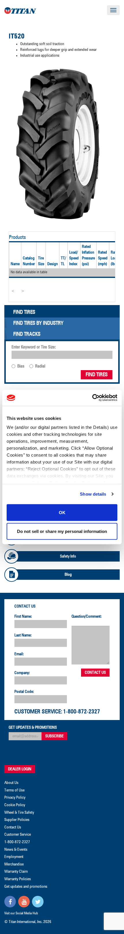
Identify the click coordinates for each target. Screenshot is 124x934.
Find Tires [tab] (24, 312)
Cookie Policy (14, 805)
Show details (93, 494)
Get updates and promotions (25, 887)
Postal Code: (24, 692)
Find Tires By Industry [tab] (38, 323)
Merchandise (14, 864)
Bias (20, 366)
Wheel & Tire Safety (19, 813)
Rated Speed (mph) (103, 258)
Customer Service (17, 835)
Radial (40, 366)
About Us (11, 783)
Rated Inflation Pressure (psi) (88, 255)
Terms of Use (14, 790)
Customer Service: (38, 712)
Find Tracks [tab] (26, 334)
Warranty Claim (16, 872)
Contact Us (24, 606)
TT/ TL (63, 261)
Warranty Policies (17, 879)
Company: (22, 673)
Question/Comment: (87, 616)
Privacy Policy (14, 797)
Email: (19, 654)
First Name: (23, 616)
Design (52, 264)
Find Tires (97, 374)
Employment (13, 857)
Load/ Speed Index (74, 258)
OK (62, 512)
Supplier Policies (16, 820)
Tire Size (41, 261)
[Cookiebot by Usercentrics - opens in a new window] (92, 398)
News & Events (15, 850)
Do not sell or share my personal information (62, 531)
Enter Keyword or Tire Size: (34, 347)
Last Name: (23, 635)
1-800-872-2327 (81, 712)
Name (15, 264)
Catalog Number (29, 261)
